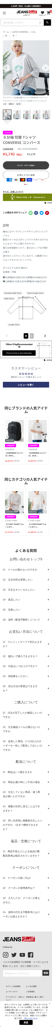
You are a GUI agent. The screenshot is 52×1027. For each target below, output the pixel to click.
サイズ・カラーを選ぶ (26, 165)
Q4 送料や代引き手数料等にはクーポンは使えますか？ (21, 914)
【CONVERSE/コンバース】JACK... (37, 454)
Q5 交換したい (11, 609)
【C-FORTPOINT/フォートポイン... (37, 525)
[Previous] (6, 67)
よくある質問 (31, 986)
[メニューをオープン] (4, 13)
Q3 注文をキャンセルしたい (19, 589)
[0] (48, 13)
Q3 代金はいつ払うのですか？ (20, 666)
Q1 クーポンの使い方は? (17, 877)
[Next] (45, 67)
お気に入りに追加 (26, 174)
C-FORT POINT (11, 520)
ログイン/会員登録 (13, 986)
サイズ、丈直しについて (13, 191)
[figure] (7, 335)
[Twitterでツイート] (42, 213)
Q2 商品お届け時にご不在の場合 (21, 782)
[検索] (47, 22)
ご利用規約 (30, 991)
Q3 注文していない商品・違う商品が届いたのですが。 (21, 794)
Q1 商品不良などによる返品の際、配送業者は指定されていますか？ (22, 853)
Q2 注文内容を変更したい (18, 579)
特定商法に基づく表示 (34, 997)
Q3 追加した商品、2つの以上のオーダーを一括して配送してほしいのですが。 (22, 745)
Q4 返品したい (11, 599)
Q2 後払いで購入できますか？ (20, 656)
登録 (45, 973)
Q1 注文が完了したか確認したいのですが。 (22, 714)
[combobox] (26, 336)
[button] (6, 436)
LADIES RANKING (20, 31)
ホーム (6, 31)
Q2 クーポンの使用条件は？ (19, 887)
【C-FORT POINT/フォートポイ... (14, 525)
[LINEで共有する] (31, 213)
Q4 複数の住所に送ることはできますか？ (21, 808)
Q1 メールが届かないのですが (20, 569)
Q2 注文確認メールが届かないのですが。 (21, 729)
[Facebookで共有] (36, 213)
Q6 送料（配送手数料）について (21, 619)
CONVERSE (8, 148)
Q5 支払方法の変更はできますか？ (20, 688)
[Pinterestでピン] (47, 213)
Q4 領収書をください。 (16, 676)
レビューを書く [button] (26, 384)
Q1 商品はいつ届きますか (17, 772)
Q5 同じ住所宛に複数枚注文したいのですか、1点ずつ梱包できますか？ (22, 824)
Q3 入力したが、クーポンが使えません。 (21, 900)
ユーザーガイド (12, 991)
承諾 (26, 1022)
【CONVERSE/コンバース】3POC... (14, 454)
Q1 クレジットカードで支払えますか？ (22, 643)
